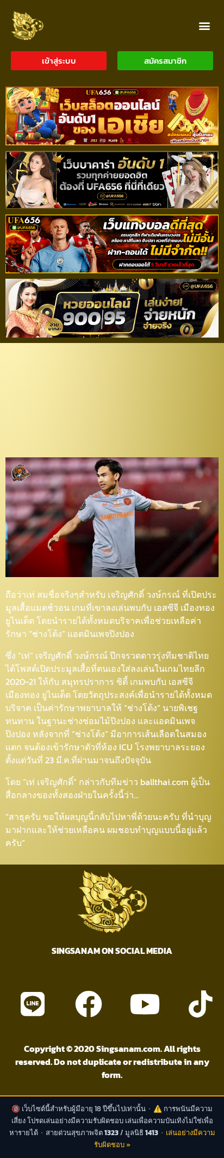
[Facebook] (88, 1004)
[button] (204, 25)
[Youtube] (144, 1004)
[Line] (32, 1004)
